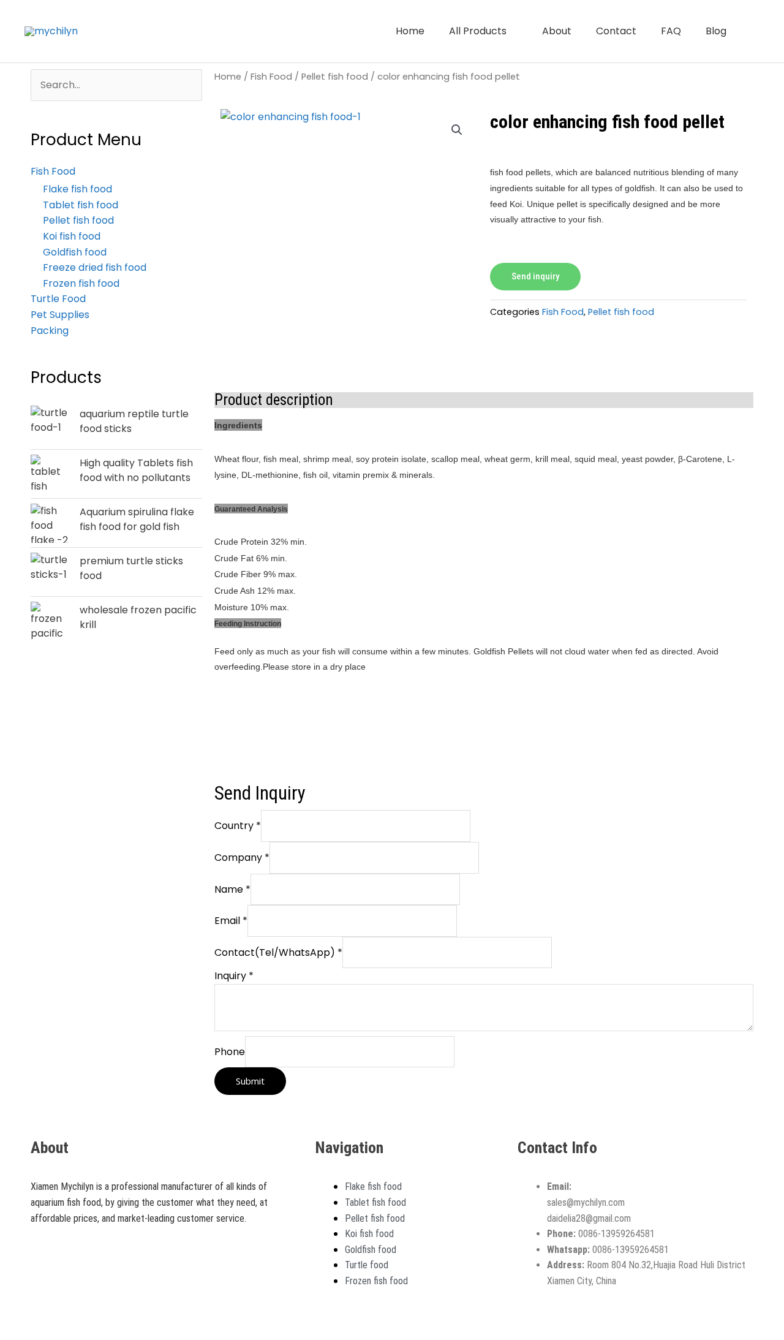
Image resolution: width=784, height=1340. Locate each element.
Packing (50, 331)
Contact (616, 31)
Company (242, 857)
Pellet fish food (78, 220)
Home (410, 31)
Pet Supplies (60, 315)
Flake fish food (77, 189)
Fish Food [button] (53, 171)
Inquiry (234, 976)
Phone (229, 1052)
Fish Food (271, 76)
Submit (250, 1081)
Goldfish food (75, 252)
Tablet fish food (80, 205)
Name (232, 889)
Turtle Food (58, 299)
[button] (755, 31)
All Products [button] (478, 31)
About (556, 31)
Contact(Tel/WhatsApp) (278, 952)
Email (230, 921)
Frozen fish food (81, 283)
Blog (716, 31)
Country (237, 826)
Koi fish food (71, 236)
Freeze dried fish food (94, 267)
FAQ (671, 31)
